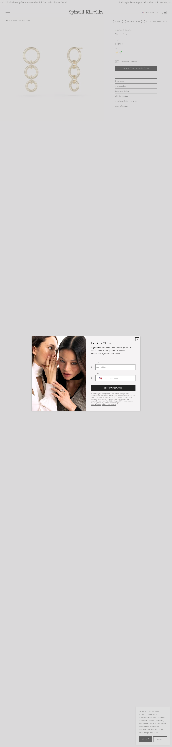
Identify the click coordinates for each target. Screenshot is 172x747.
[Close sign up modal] (137, 339)
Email (97, 362)
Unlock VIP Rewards (113, 388)
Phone (97, 373)
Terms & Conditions (109, 405)
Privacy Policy (96, 405)
